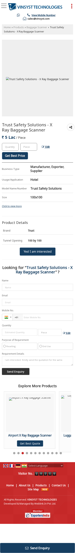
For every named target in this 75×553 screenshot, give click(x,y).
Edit (47, 147)
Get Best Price (15, 156)
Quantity (6, 325)
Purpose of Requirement (15, 340)
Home (7, 27)
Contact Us (59, 485)
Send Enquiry (39, 548)
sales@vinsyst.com (39, 18)
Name (5, 280)
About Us (24, 485)
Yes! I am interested (38, 252)
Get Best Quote (30, 443)
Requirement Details (13, 354)
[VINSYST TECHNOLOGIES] (35, 6)
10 (52, 453)
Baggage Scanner (37, 27)
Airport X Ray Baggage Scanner (30, 435)
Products (18, 27)
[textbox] (28, 147)
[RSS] (45, 489)
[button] (44, 15)
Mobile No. (8, 310)
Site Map (33, 489)
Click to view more (12, 206)
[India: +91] (7, 317)
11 (56, 453)
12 (61, 453)
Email (5, 295)
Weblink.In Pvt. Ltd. (45, 503)
